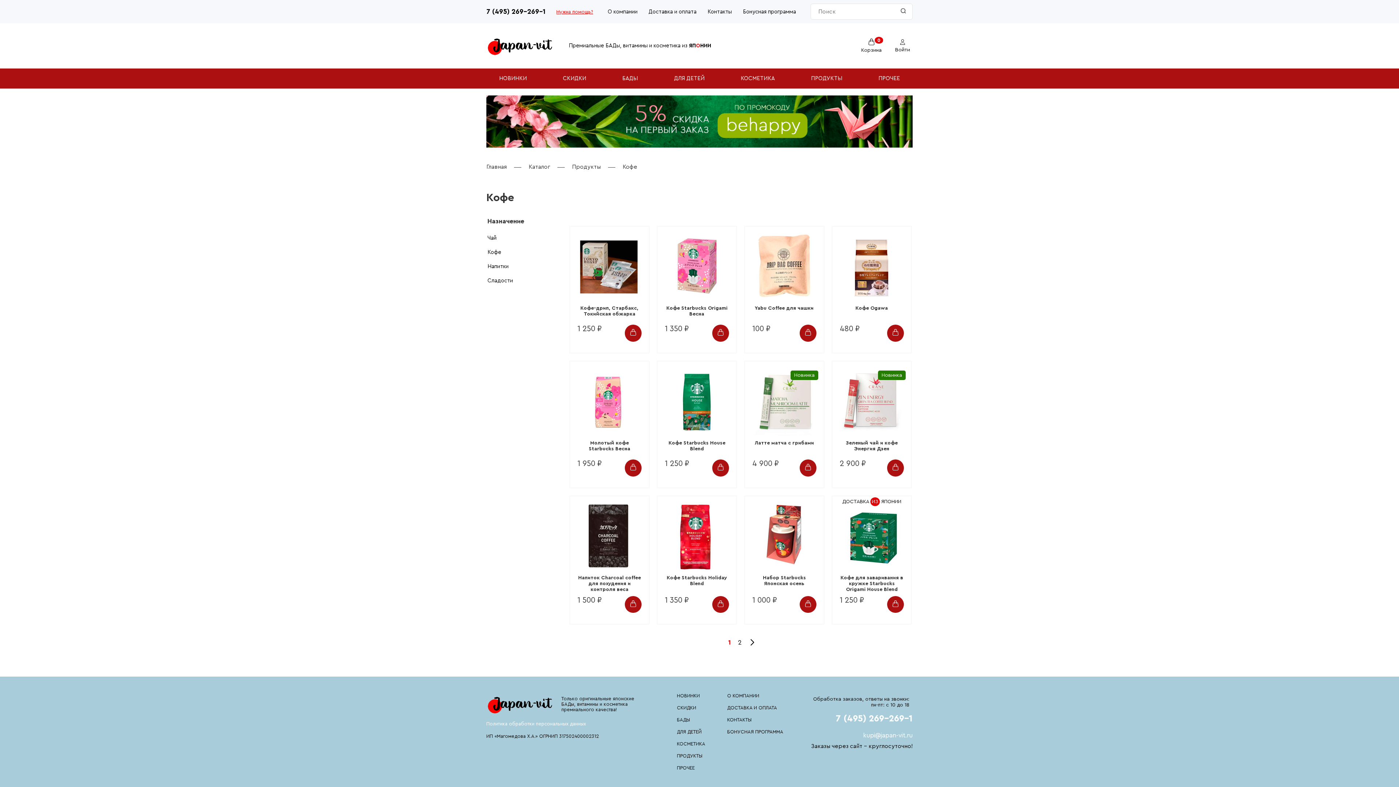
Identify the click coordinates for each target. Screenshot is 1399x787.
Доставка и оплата (672, 12)
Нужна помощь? (574, 11)
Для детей (689, 78)
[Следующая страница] (751, 642)
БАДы (630, 78)
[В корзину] (633, 333)
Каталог (539, 167)
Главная (496, 167)
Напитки (498, 266)
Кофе (494, 252)
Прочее (889, 78)
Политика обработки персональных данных (536, 723)
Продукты (826, 78)
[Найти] (903, 11)
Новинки (513, 78)
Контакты (720, 12)
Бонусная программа (769, 12)
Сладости (500, 280)
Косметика (758, 78)
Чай (492, 238)
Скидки (574, 78)
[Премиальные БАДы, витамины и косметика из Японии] (520, 46)
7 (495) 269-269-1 (515, 11)
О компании (623, 12)
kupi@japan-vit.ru (888, 735)
